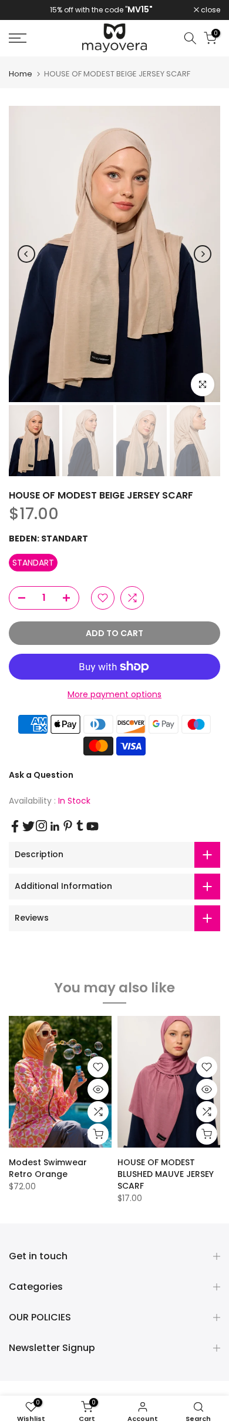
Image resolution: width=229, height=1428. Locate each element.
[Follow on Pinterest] (67, 825)
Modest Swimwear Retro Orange (48, 1168)
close (209, 10)
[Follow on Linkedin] (54, 826)
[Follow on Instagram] (41, 825)
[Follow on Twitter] (28, 826)
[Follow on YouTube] (92, 826)
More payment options (114, 694)
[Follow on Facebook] (15, 826)
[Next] (202, 254)
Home (20, 73)
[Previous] (26, 254)
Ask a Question (41, 775)
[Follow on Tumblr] (80, 825)
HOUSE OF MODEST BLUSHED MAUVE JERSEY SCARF (165, 1174)
